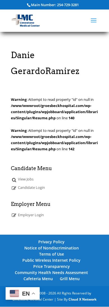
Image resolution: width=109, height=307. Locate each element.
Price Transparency (51, 266)
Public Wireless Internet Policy (51, 260)
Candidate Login (31, 187)
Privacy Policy (51, 241)
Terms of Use (51, 254)
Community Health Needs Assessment (51, 272)
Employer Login (31, 214)
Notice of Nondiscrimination (51, 248)
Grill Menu (70, 278)
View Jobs (26, 179)
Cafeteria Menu (38, 278)
